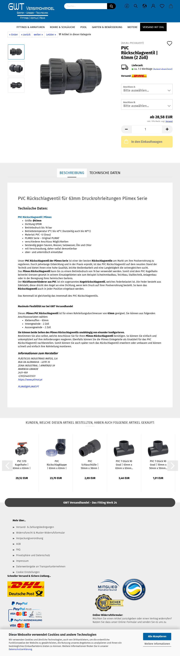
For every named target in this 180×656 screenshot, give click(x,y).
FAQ (18, 549)
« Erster (13, 34)
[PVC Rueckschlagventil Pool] (72, 76)
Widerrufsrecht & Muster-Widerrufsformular (40, 532)
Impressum (22, 560)
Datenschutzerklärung (20, 649)
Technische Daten (104, 173)
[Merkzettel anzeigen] (162, 6)
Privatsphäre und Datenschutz (33, 555)
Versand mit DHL (153, 27)
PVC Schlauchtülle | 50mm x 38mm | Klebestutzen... (90, 465)
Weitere (132, 27)
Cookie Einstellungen (28, 572)
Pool (83, 27)
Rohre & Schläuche (62, 27)
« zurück (25, 34)
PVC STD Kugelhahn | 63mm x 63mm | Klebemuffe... (22, 465)
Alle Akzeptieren (157, 636)
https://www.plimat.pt (30, 379)
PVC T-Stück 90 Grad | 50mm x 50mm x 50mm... (158, 465)
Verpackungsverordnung (29, 538)
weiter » (38, 34)
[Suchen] (111, 6)
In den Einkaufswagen (146, 142)
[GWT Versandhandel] (33, 11)
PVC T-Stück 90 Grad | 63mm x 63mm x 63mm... (124, 465)
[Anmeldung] (153, 6)
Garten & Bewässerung (107, 27)
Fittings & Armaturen (31, 27)
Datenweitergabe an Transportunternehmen (40, 566)
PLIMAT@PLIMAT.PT (28, 386)
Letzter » (51, 34)
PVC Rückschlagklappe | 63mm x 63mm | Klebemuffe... (57, 465)
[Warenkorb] (170, 6)
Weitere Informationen (157, 643)
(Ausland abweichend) (162, 69)
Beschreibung (72, 173)
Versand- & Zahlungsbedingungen (35, 527)
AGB (18, 543)
